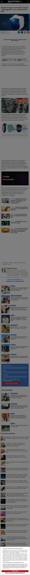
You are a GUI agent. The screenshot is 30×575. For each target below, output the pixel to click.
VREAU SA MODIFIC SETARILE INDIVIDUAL (15, 573)
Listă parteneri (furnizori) (6, 568)
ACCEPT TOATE (15, 571)
